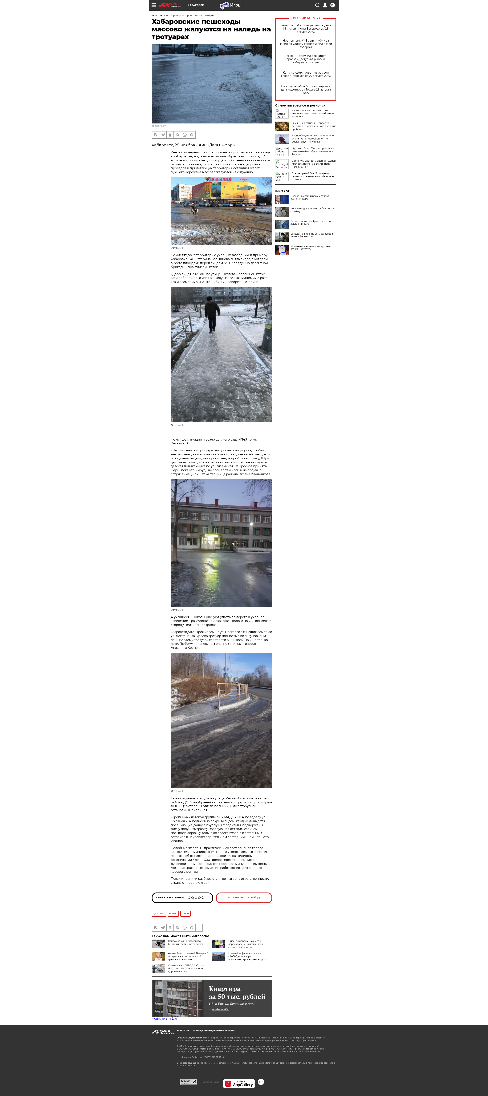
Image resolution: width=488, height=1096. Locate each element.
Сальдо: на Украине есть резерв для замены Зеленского (312, 235)
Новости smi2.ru (164, 1018)
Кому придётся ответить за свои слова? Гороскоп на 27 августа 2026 (306, 74)
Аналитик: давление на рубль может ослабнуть (312, 210)
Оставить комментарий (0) (244, 898)
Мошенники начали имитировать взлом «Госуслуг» (311, 247)
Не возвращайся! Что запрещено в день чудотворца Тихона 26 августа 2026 (306, 90)
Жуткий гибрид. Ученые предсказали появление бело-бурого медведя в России (314, 151)
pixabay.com (159, 125)
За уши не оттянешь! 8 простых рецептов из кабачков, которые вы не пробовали (314, 126)
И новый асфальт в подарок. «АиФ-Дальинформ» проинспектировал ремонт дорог (248, 956)
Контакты (183, 1030)
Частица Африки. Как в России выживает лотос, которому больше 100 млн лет (313, 113)
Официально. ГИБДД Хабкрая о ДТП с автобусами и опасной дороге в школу (187, 968)
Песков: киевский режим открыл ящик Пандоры (310, 197)
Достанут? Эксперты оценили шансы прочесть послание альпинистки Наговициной (314, 163)
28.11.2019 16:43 (160, 15)
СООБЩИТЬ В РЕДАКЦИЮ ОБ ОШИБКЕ (214, 1030)
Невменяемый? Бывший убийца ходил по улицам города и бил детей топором (305, 44)
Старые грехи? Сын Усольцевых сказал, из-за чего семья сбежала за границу (313, 176)
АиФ (181, 247)
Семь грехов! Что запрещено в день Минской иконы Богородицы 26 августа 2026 (305, 29)
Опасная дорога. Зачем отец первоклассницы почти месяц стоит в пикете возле (246, 944)
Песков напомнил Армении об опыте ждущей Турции (313, 222)
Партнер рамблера (210, 1082)
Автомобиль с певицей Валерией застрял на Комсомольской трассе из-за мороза (188, 956)
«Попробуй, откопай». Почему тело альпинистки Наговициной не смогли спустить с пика (313, 138)
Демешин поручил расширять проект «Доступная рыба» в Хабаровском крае (305, 59)
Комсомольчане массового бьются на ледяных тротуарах (185, 942)
